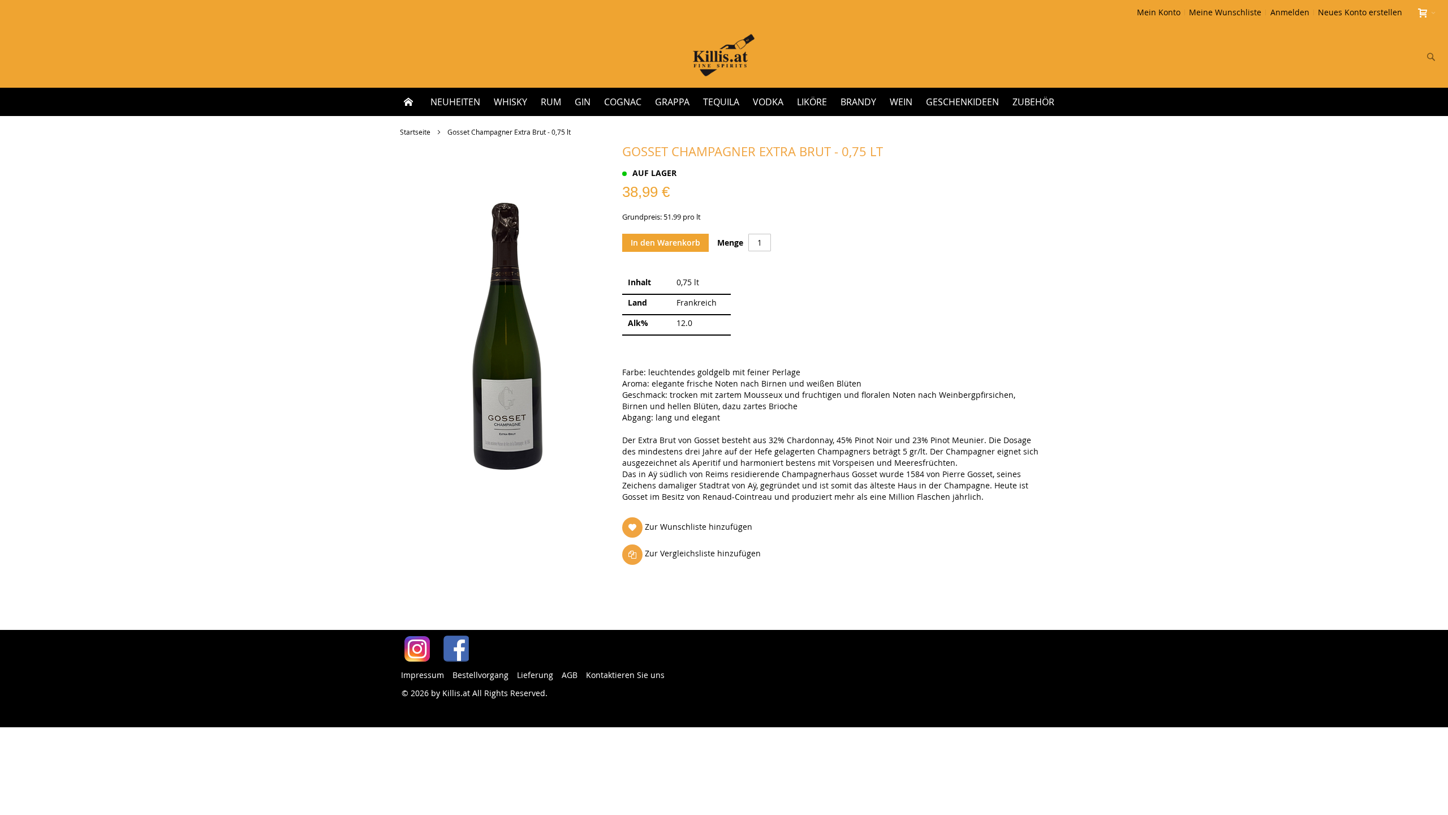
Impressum (422, 675)
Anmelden (1289, 12)
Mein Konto (1158, 12)
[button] (689, 527)
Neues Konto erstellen (1360, 12)
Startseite (415, 131)
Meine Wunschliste (1225, 12)
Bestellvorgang (480, 675)
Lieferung (535, 675)
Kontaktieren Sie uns (625, 675)
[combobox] (1356, 56)
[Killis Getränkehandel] (723, 56)
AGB (570, 675)
